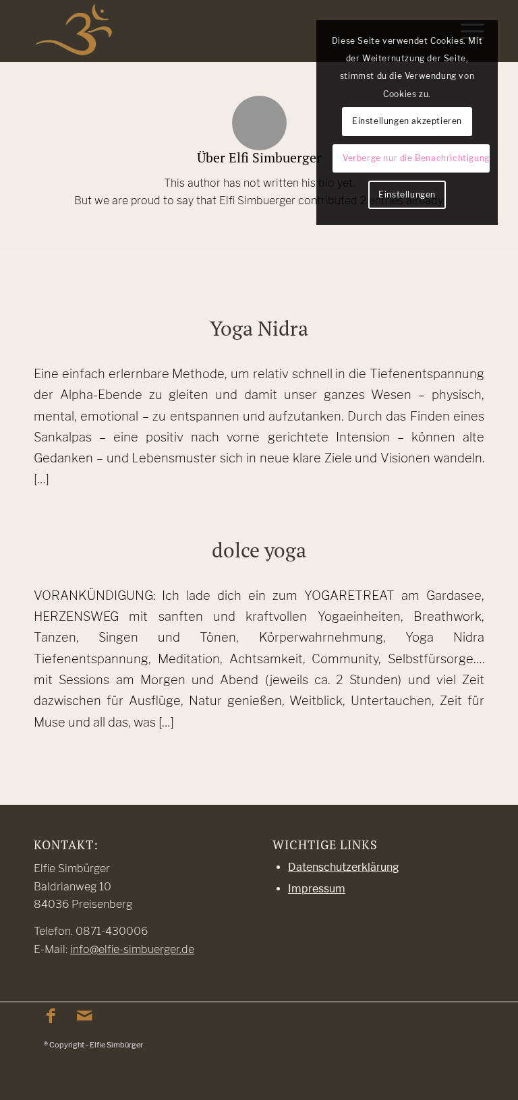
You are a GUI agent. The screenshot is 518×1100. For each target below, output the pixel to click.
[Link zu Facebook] (50, 1016)
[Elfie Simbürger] (74, 31)
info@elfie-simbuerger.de (132, 949)
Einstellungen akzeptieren (407, 121)
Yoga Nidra (259, 328)
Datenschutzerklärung (343, 867)
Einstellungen (407, 194)
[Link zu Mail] (84, 1016)
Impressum (316, 888)
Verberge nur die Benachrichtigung (416, 158)
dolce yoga (259, 550)
